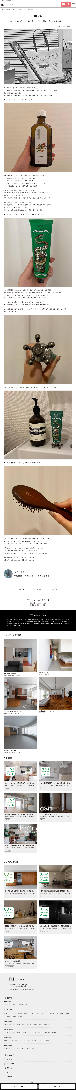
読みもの (15, 9)
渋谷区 (14, 1013)
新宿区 (20, 1013)
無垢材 (5, 1040)
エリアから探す (8, 1010)
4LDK (28, 1048)
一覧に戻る (38, 589)
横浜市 (61, 1013)
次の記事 (54, 589)
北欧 (14, 1024)
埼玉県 (14, 1016)
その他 (20, 1016)
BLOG (20, 9)
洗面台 (40, 1032)
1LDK (13, 1048)
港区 (37, 1013)
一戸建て (14, 1005)
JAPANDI (35, 1024)
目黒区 (32, 1013)
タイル (11, 1040)
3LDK (23, 1048)
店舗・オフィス (23, 1005)
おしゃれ (46, 1024)
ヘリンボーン (34, 1040)
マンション (7, 1005)
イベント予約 (19, 1086)
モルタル (17, 1040)
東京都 (5, 1013)
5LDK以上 (34, 1048)
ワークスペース (32, 1032)
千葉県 (9, 1016)
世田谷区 (26, 1013)
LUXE (40, 1024)
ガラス (42, 1040)
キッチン (19, 1032)
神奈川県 (52, 1013)
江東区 (42, 1013)
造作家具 (54, 1032)
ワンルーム (7, 1048)
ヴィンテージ (7, 1024)
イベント (9, 1072)
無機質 (18, 1024)
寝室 (24, 1032)
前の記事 (21, 589)
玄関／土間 (47, 1032)
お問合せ (57, 1086)
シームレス (25, 1024)
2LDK (18, 1048)
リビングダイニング (9, 1032)
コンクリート (25, 1040)
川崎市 (67, 1013)
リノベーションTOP (6, 9)
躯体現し (48, 1040)
